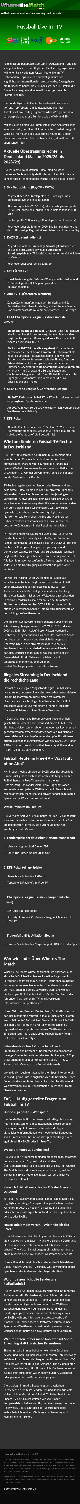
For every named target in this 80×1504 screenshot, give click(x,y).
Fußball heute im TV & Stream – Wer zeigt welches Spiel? (32, 13)
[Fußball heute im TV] (22, 8)
